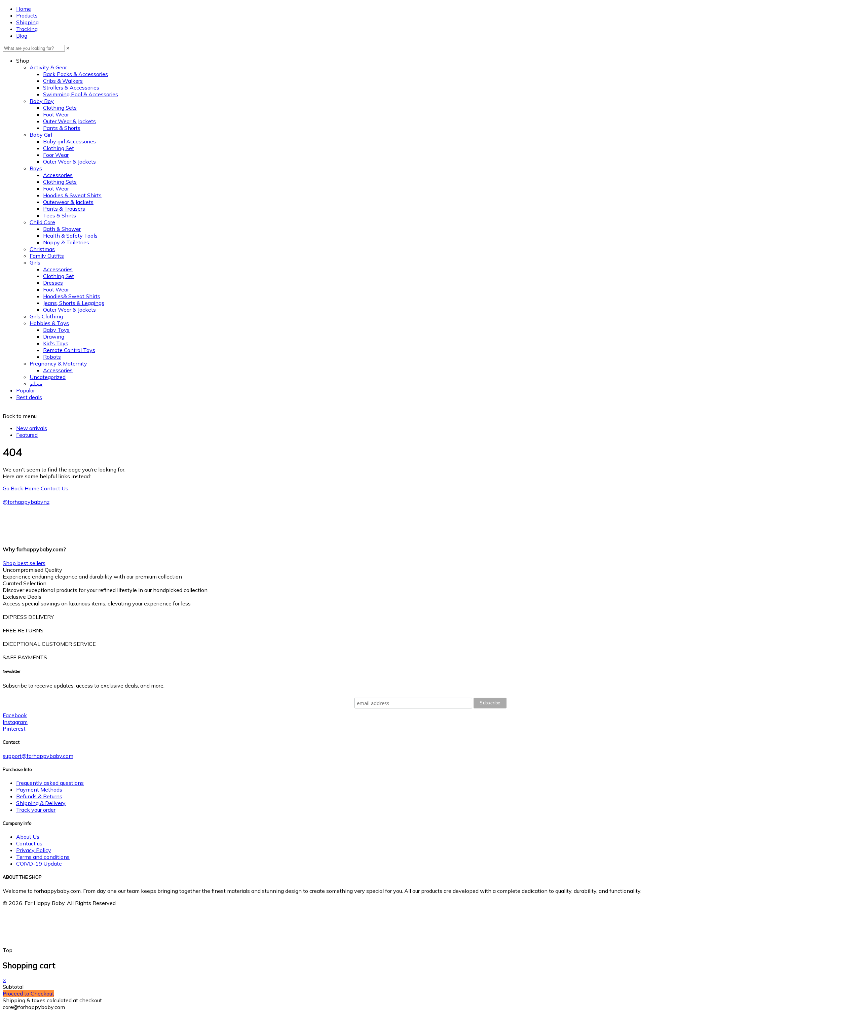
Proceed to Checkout (28, 993)
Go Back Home (21, 488)
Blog (21, 35)
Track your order (35, 809)
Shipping (27, 22)
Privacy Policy (33, 850)
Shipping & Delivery (41, 803)
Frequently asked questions (50, 782)
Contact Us (54, 488)
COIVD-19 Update (39, 863)
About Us (27, 836)
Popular (25, 390)
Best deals (29, 397)
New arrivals (31, 428)
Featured (27, 434)
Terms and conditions (43, 856)
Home (23, 8)
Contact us (29, 843)
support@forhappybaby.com (38, 756)
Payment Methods (39, 789)
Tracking (27, 29)
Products (27, 15)
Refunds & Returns (39, 796)
